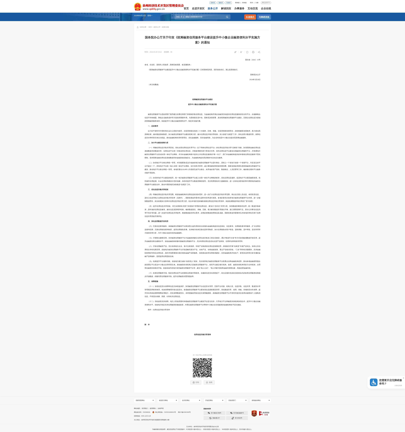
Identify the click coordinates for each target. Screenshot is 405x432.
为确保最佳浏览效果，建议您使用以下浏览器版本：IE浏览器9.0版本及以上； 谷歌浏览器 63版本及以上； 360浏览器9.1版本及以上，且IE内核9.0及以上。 (202, 429)
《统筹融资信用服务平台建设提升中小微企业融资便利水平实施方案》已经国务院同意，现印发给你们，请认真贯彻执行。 (193, 70)
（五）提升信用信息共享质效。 (160, 206)
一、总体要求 (153, 126)
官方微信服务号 (238, 413)
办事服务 (239, 8)
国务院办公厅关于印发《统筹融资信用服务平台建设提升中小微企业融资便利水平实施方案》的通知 (202, 40)
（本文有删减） (154, 84)
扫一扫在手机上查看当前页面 (202, 355)
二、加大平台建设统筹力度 (158, 143)
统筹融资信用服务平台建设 (202, 99)
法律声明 (161, 408)
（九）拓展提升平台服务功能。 (160, 261)
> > (158, 27)
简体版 (244, 2)
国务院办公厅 (255, 75)
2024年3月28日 (254, 79)
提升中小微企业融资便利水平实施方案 (202, 104)
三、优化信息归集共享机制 (158, 189)
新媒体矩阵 (207, 409)
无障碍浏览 (264, 17)
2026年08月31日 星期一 (143, 15)
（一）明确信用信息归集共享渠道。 (161, 147)
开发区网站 (209, 400)
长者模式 (250, 17)
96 (171, 52)
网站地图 (137, 408)
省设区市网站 (163, 400)
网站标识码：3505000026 (142, 412)
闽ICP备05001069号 (184, 412)
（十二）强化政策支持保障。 (159, 301)
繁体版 (237, 2)
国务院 (213, 2)
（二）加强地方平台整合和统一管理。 (162, 163)
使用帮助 (153, 408)
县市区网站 (186, 400)
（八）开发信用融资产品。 (158, 246)
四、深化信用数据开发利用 (158, 221)
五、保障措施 (153, 281)
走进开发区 (198, 8)
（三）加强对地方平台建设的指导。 (161, 178)
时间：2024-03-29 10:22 (153, 52)
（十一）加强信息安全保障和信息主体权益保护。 (166, 286)
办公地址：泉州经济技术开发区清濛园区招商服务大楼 (151, 420)
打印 (197, 382)
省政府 (220, 2)
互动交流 (253, 8)
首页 (186, 8)
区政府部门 (232, 400)
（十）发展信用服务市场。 (158, 273)
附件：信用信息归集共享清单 (159, 310)
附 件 (147, 324)
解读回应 (226, 8)
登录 (251, 2)
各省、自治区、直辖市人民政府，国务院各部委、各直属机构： (168, 65)
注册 (256, 2)
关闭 (210, 382)
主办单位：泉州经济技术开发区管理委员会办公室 (202, 426)
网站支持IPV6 (266, 2)
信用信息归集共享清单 (202, 334)
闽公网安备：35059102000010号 (165, 412)
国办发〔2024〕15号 (252, 60)
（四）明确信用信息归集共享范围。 (161, 194)
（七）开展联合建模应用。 (158, 238)
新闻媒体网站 (256, 400)
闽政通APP (216, 418)
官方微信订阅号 (216, 413)
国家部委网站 (140, 400)
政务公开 (213, 8)
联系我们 (145, 408)
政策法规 (165, 27)
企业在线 (266, 8)
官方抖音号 (238, 418)
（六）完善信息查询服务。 (158, 226)
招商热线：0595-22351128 (142, 416)
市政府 (228, 2)
